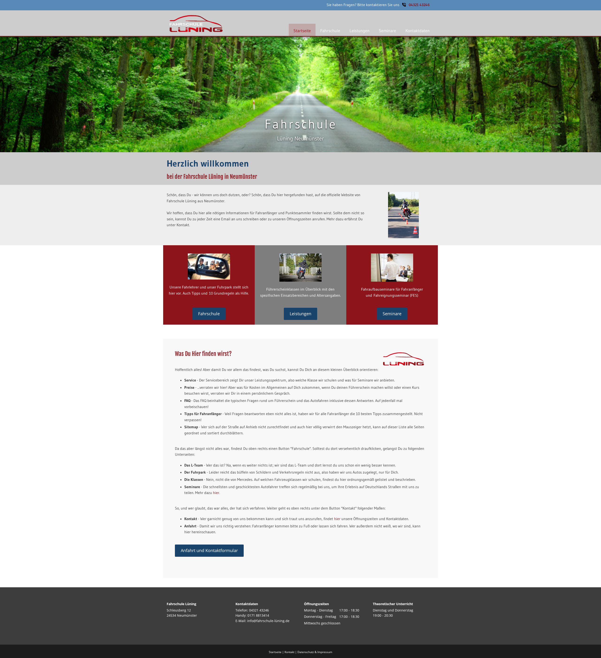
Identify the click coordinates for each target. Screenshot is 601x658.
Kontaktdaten (417, 30)
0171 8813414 (258, 615)
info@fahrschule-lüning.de (268, 621)
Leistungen (360, 30)
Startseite (302, 30)
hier (216, 492)
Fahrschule (330, 30)
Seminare (387, 30)
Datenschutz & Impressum (314, 652)
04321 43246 (419, 4)
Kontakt (289, 652)
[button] (209, 314)
